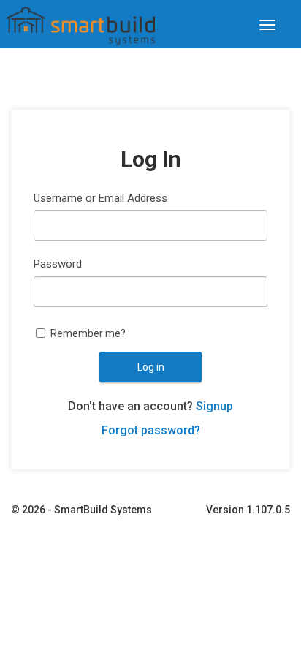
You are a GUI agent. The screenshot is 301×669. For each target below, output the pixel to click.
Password (58, 264)
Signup (214, 406)
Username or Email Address (100, 198)
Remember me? (88, 333)
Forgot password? (151, 430)
